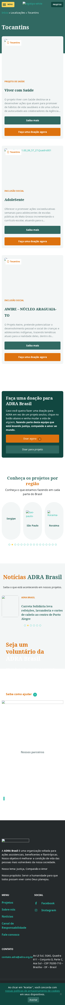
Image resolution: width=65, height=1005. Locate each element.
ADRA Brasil (28, 597)
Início (5, 12)
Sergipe (11, 518)
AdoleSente (14, 199)
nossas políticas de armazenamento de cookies (32, 990)
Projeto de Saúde (15, 81)
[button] (8, 4)
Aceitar (33, 999)
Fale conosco (10, 935)
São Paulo (32, 525)
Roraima (54, 525)
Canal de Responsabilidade (14, 926)
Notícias (7, 916)
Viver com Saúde (19, 90)
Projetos (7, 902)
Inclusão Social (14, 191)
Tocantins (15, 42)
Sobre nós (8, 909)
